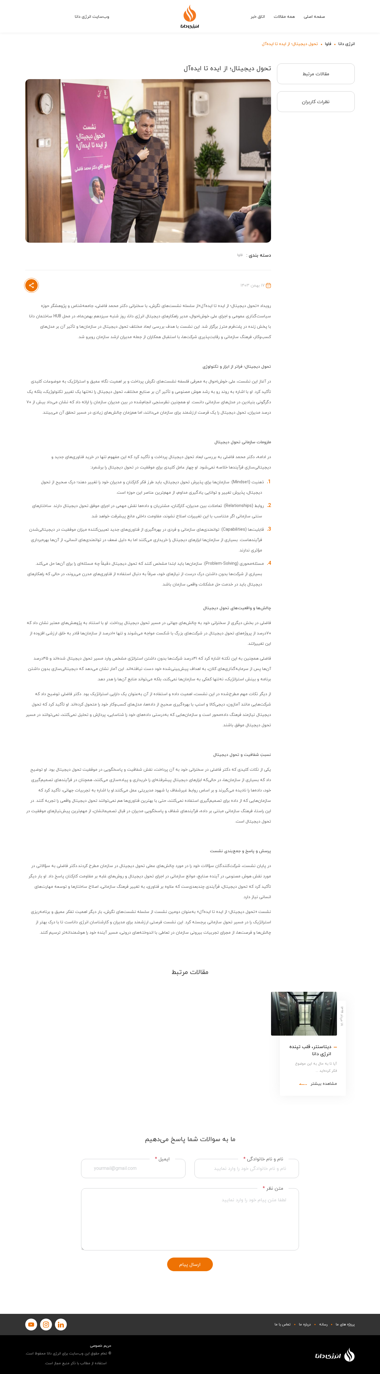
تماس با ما (283, 1324)
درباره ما (305, 1324)
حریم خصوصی (100, 1346)
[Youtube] (31, 1324)
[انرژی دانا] (189, 16)
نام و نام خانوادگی (263, 1159)
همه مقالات (284, 16)
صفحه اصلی (314, 16)
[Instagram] (46, 1324)
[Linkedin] (61, 1324)
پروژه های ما (345, 1324)
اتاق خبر (258, 16)
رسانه (323, 1324)
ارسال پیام (190, 1264)
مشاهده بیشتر (324, 1083)
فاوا (328, 43)
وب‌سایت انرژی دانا (92, 16)
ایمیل (162, 1159)
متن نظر (273, 1188)
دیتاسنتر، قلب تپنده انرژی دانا (310, 1050)
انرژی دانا (346, 43)
